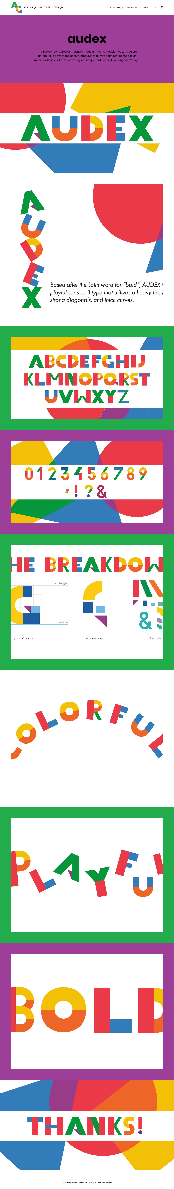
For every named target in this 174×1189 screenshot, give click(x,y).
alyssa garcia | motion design (43, 7)
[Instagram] (161, 7)
